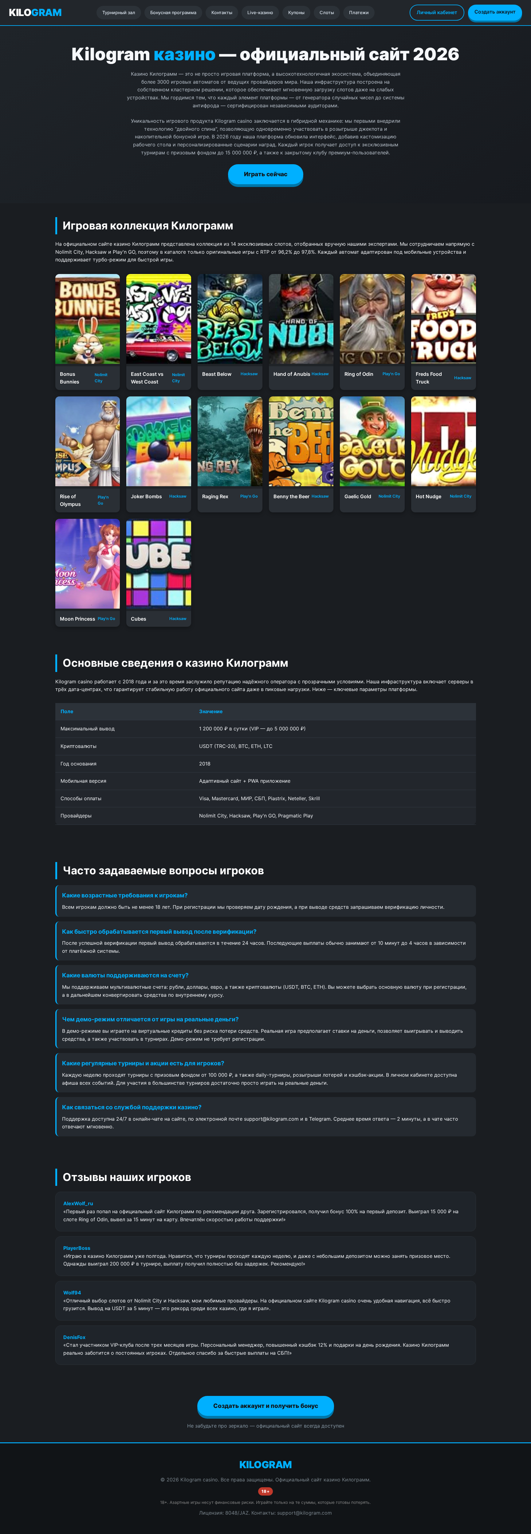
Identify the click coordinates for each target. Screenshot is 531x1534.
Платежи (359, 12)
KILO (35, 12)
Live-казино (260, 12)
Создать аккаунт (495, 12)
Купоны (296, 12)
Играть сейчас (265, 174)
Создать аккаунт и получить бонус (265, 1405)
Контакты (221, 12)
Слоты (327, 12)
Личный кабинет (437, 12)
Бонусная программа (173, 12)
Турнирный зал (118, 12)
